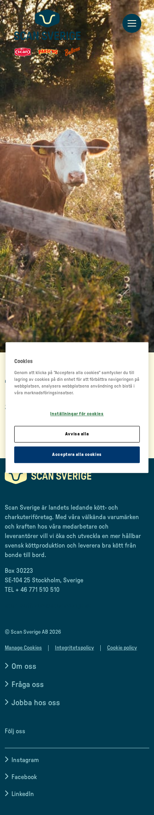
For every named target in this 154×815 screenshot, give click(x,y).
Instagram (25, 760)
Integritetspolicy (74, 648)
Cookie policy (122, 648)
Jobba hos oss (35, 703)
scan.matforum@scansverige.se (48, 605)
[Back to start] (47, 32)
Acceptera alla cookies (77, 454)
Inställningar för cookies (76, 414)
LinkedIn (22, 794)
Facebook (24, 777)
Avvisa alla (77, 434)
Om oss (23, 666)
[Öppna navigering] (131, 24)
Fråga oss (27, 685)
